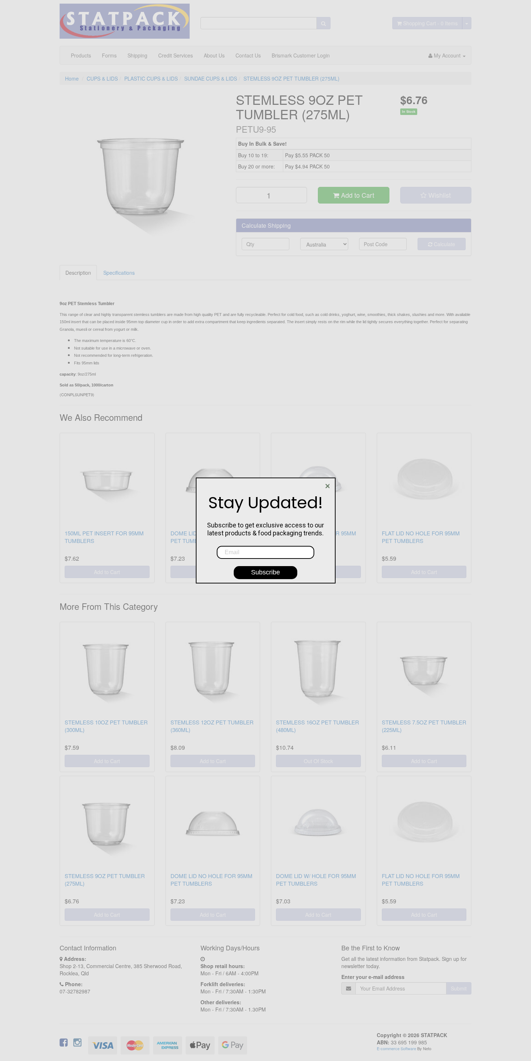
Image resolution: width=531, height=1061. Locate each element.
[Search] (323, 23)
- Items (430, 23)
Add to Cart (356, 195)
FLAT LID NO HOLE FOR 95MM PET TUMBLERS (421, 536)
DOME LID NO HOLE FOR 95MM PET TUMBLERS (211, 879)
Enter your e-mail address (373, 976)
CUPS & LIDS (102, 78)
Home (72, 78)
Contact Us (248, 55)
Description (78, 272)
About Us (214, 55)
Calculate (443, 244)
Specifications (119, 272)
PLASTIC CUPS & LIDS (151, 78)
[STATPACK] (125, 18)
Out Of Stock (318, 761)
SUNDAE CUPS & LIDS (210, 78)
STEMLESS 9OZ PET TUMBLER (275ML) (291, 78)
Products (81, 55)
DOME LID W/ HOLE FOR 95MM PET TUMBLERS (316, 879)
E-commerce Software (396, 1048)
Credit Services (175, 55)
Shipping (137, 55)
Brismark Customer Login (301, 55)
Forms (109, 55)
